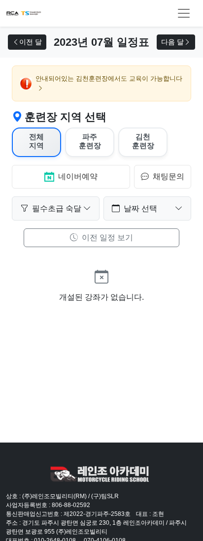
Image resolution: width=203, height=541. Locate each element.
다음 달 (172, 42)
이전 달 (30, 42)
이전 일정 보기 (106, 237)
